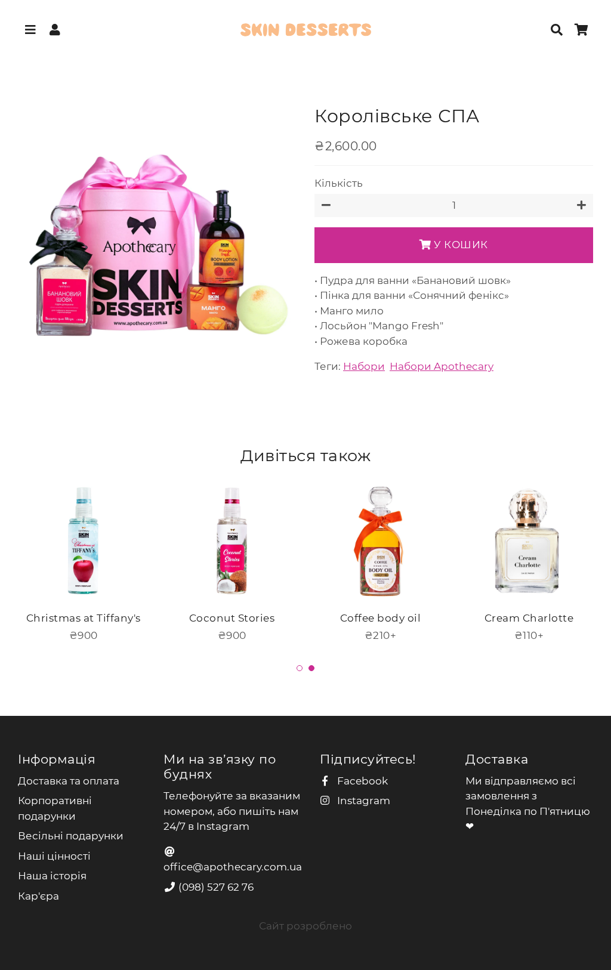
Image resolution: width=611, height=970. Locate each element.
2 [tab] (311, 668)
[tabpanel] (83, 559)
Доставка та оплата (68, 781)
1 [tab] (300, 668)
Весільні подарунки (71, 836)
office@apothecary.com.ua (232, 867)
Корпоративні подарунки (55, 808)
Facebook (361, 781)
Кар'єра (38, 896)
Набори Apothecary (441, 366)
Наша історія (52, 876)
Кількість (338, 183)
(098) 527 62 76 (215, 887)
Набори (364, 366)
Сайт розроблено (305, 926)
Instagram (362, 801)
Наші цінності (54, 856)
